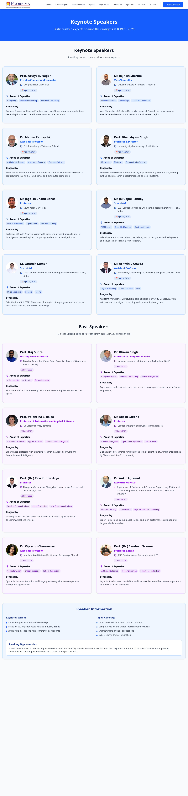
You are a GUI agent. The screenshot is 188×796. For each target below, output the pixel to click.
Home (48, 4)
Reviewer (142, 4)
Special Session (78, 4)
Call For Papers (62, 4)
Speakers (130, 4)
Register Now (173, 4)
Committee (117, 4)
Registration (104, 4)
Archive (153, 4)
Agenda (92, 4)
